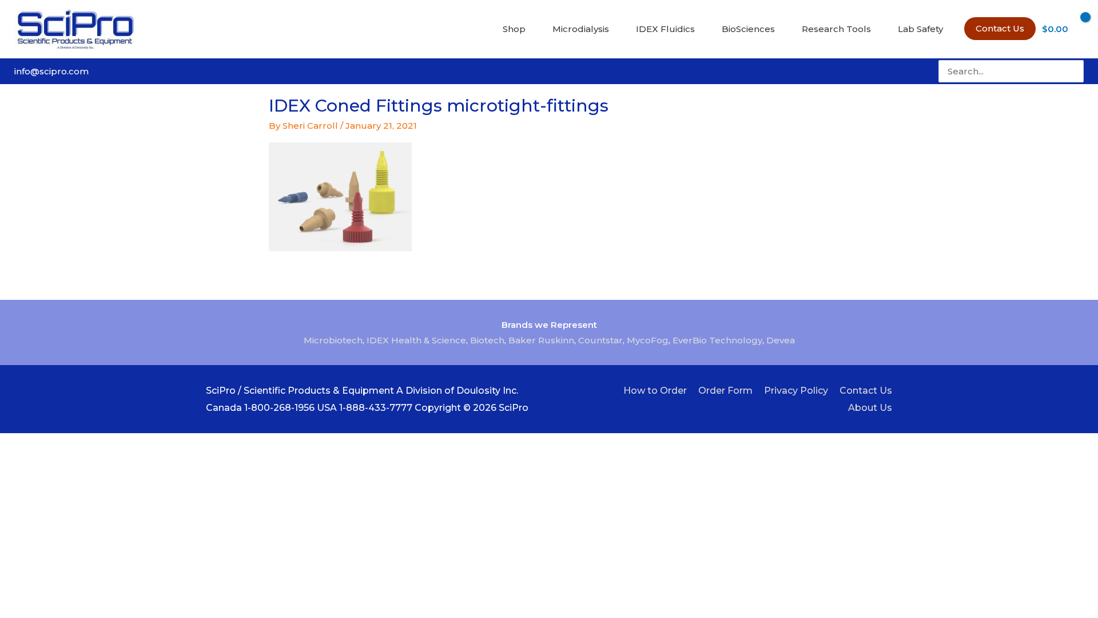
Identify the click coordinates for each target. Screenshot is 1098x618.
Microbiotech (333, 340)
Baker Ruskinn (541, 340)
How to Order (655, 390)
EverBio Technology (717, 340)
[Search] (1076, 71)
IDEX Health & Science (416, 340)
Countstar (600, 340)
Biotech (487, 340)
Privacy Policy (796, 390)
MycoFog (648, 340)
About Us (870, 407)
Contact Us (866, 390)
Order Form (725, 390)
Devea (780, 340)
